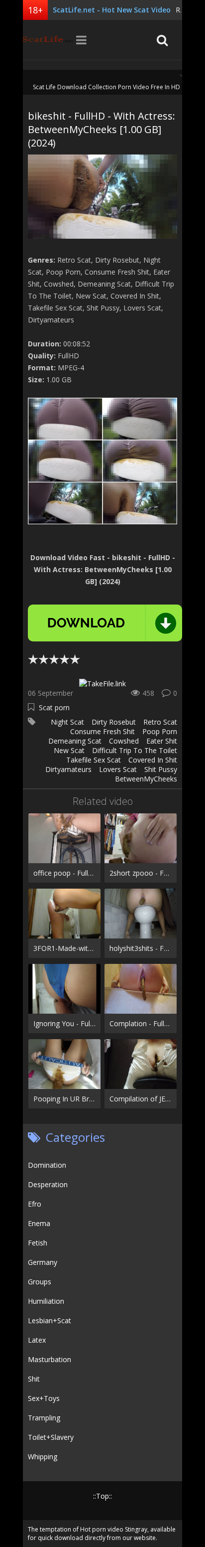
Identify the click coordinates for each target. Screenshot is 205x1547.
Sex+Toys (44, 1398)
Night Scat (67, 722)
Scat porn (54, 707)
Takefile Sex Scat (93, 760)
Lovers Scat (118, 769)
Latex (37, 1340)
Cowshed (124, 741)
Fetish (37, 1242)
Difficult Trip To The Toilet (134, 750)
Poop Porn (159, 731)
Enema (39, 1223)
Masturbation (49, 1359)
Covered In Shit (152, 760)
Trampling (44, 1417)
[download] (105, 623)
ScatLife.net (48, 40)
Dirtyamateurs (68, 769)
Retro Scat (160, 722)
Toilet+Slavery (51, 1437)
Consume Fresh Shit (102, 731)
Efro (34, 1204)
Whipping (42, 1456)
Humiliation (46, 1301)
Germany (42, 1262)
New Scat (69, 750)
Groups (39, 1281)
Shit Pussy (160, 769)
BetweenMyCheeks (146, 778)
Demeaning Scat (75, 741)
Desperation (48, 1184)
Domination (47, 1165)
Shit (34, 1379)
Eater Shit (161, 741)
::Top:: (102, 1496)
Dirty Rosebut (114, 722)
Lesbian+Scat (49, 1320)
